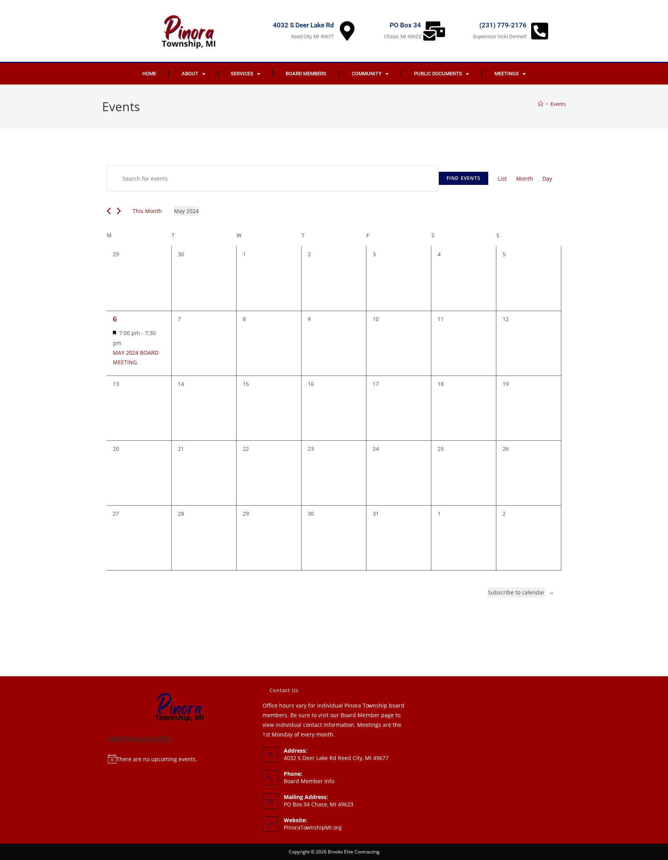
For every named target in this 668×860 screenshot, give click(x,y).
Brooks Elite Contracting (354, 851)
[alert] (179, 759)
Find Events (463, 178)
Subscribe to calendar (516, 592)
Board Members (306, 73)
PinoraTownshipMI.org (313, 827)
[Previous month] (109, 211)
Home (149, 73)
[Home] (540, 103)
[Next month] (119, 211)
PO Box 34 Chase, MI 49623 (318, 804)
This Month (147, 211)
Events (558, 103)
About (190, 73)
